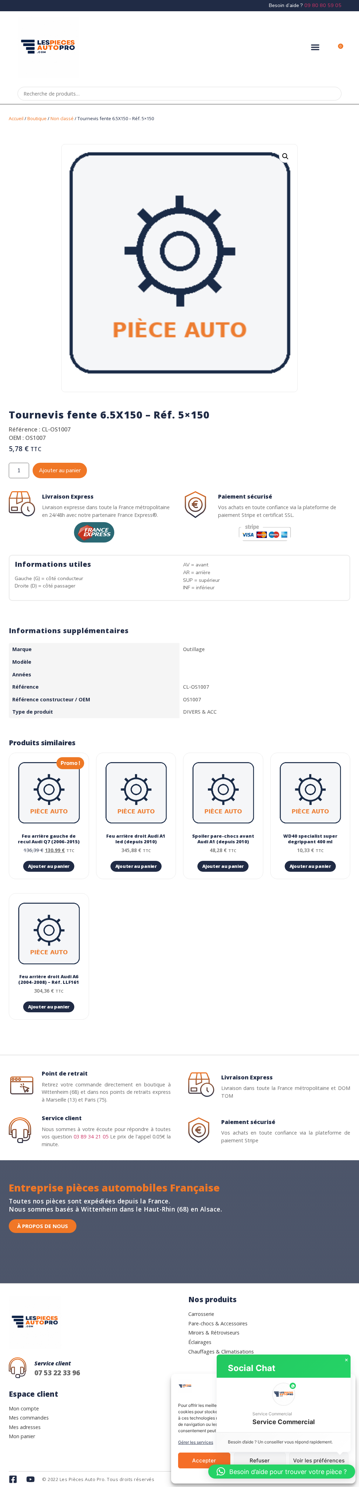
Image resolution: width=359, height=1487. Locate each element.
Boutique (37, 118)
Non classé (62, 118)
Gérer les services (195, 1442)
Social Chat (251, 1368)
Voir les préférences (319, 1460)
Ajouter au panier (60, 470)
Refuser (260, 1460)
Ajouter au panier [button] (48, 866)
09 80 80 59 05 (322, 5)
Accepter (204, 1460)
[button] (315, 47)
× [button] (346, 1360)
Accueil (16, 118)
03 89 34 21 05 (91, 1136)
